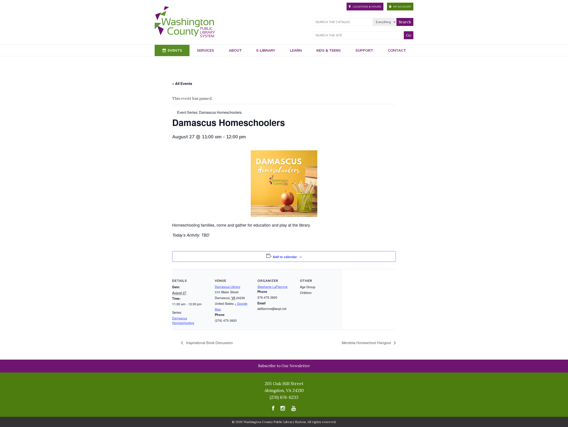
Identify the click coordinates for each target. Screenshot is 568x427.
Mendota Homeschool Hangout (367, 342)
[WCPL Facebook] (273, 409)
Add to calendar (285, 257)
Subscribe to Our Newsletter (284, 365)
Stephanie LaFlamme (272, 286)
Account (402, 6)
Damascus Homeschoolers (183, 320)
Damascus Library (227, 286)
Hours (367, 6)
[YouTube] (294, 409)
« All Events (182, 83)
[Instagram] (283, 409)
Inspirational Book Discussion (209, 342)
